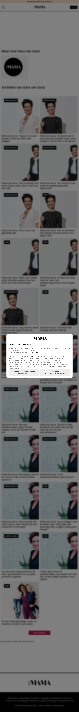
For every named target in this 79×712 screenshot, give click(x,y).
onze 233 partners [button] (33, 356)
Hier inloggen (35, 352)
